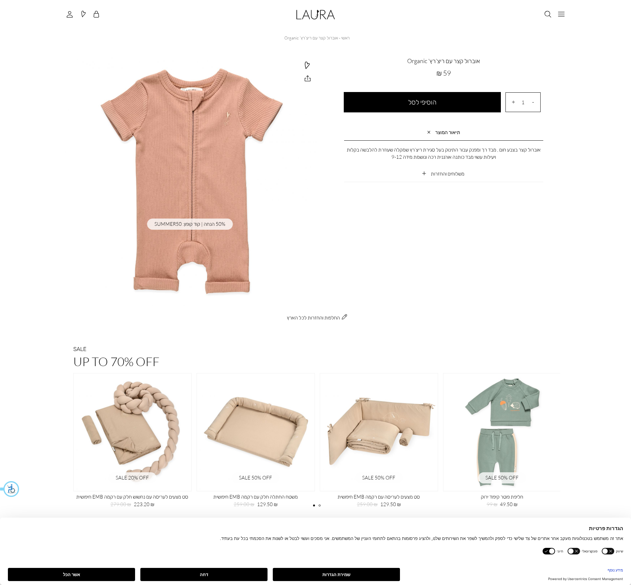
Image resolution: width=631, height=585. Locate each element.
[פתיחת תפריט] (561, 14)
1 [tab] (314, 505)
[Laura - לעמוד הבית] (315, 14)
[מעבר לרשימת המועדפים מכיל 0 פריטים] (83, 14)
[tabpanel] (132, 442)
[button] (10, 489)
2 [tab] (319, 505)
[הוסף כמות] (513, 102)
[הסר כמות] (533, 102)
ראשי (345, 37)
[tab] (443, 132)
